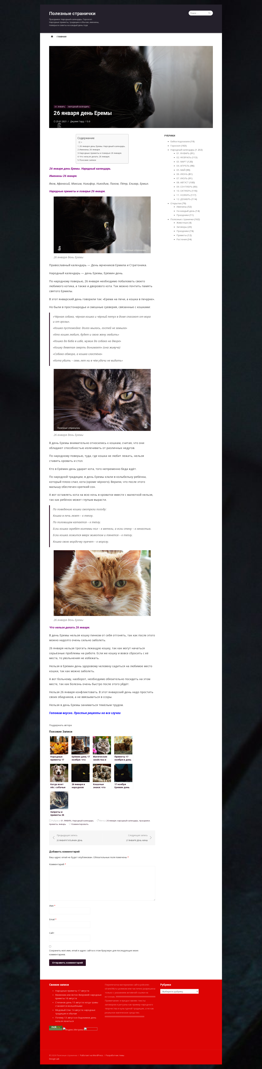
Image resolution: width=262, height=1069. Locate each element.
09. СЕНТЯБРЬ (184, 186)
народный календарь (127, 820)
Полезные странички (72, 13)
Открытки (175, 203)
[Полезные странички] (52, 36)
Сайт (51, 932)
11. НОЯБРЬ (183, 194)
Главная (61, 36)
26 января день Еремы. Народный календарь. (102, 146)
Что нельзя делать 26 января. (94, 156)
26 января (111, 820)
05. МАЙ (180, 169)
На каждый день (185, 210)
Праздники (182, 215)
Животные (182, 222)
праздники (144, 820)
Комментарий (57, 864)
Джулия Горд (77, 121)
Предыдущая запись (69, 838)
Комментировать (80, 824)
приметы (53, 824)
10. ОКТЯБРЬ (183, 190)
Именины (181, 206)
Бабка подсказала (180, 141)
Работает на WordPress (91, 1055)
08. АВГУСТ (182, 182)
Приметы (181, 235)
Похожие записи (87, 160)
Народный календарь (78, 107)
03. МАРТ (181, 161)
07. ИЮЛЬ (182, 178)
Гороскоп (175, 145)
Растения (181, 239)
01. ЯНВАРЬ (60, 107)
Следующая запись (137, 838)
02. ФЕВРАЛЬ (183, 157)
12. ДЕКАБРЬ (183, 199)
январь (62, 824)
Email (52, 919)
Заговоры (181, 226)
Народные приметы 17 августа (72, 990)
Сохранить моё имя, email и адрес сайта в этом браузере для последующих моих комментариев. (93, 952)
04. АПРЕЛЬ (183, 165)
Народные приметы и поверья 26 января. (100, 153)
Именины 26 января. (89, 149)
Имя (52, 905)
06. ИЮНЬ (182, 174)
